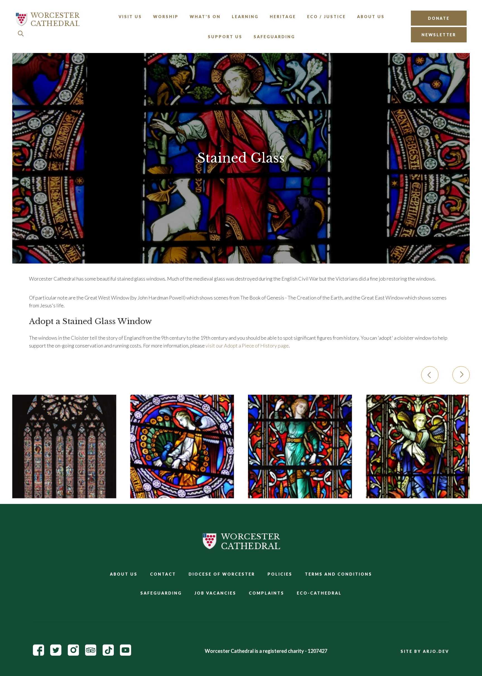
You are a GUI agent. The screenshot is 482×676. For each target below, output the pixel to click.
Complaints (266, 593)
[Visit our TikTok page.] (108, 654)
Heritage (283, 16)
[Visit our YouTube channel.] (125, 654)
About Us (371, 16)
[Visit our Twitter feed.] (55, 654)
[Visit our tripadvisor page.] (90, 654)
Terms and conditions (338, 574)
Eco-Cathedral (319, 593)
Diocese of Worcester (222, 574)
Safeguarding (274, 36)
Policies (279, 574)
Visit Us (130, 16)
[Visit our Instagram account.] (73, 654)
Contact (163, 574)
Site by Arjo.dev (425, 651)
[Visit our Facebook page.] (38, 654)
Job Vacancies (215, 593)
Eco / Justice (326, 16)
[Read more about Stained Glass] (64, 447)
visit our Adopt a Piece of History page (247, 345)
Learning (245, 16)
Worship (166, 16)
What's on (205, 16)
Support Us (225, 36)
